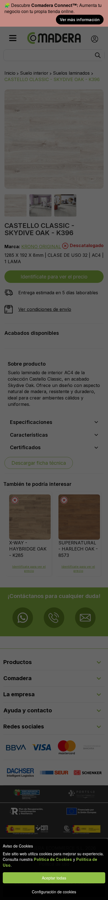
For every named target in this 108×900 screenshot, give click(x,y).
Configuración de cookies (54, 891)
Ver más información (80, 19)
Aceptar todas (54, 878)
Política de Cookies (53, 859)
